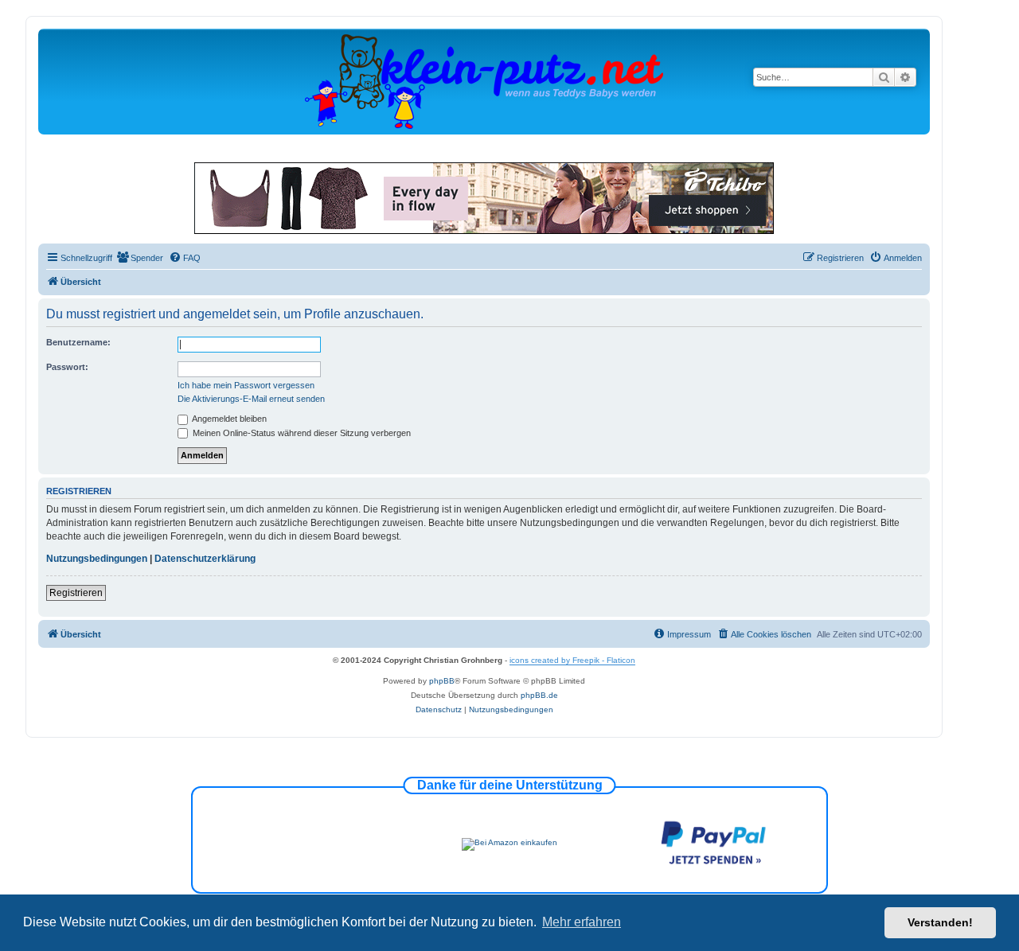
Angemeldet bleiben (228, 418)
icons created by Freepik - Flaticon (572, 660)
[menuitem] (139, 257)
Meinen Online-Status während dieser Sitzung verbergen (300, 433)
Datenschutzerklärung (205, 558)
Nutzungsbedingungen (96, 558)
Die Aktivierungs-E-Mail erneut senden (251, 398)
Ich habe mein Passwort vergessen (246, 385)
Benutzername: (78, 342)
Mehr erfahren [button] (581, 922)
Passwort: (67, 367)
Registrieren (76, 592)
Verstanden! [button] (940, 922)
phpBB (442, 680)
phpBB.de (539, 695)
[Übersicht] (484, 80)
